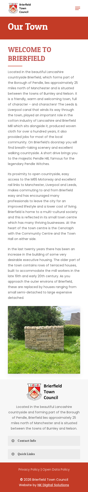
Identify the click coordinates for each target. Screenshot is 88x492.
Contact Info (27, 440)
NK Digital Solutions (53, 485)
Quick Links (26, 454)
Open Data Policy (56, 469)
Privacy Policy (29, 469)
